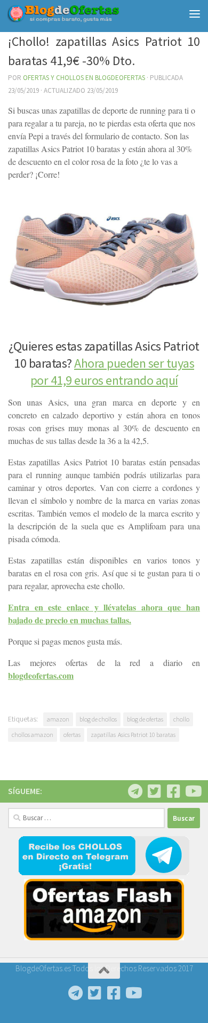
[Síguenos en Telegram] (134, 791)
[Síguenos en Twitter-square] (154, 791)
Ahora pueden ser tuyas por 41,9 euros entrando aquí (112, 371)
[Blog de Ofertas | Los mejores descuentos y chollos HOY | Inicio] (82, 13)
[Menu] (194, 13)
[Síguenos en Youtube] (192, 791)
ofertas (72, 735)
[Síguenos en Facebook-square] (173, 791)
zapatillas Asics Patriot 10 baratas (133, 735)
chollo (181, 719)
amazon (58, 719)
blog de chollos (98, 719)
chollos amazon (32, 735)
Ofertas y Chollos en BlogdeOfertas (84, 77)
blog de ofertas (145, 719)
